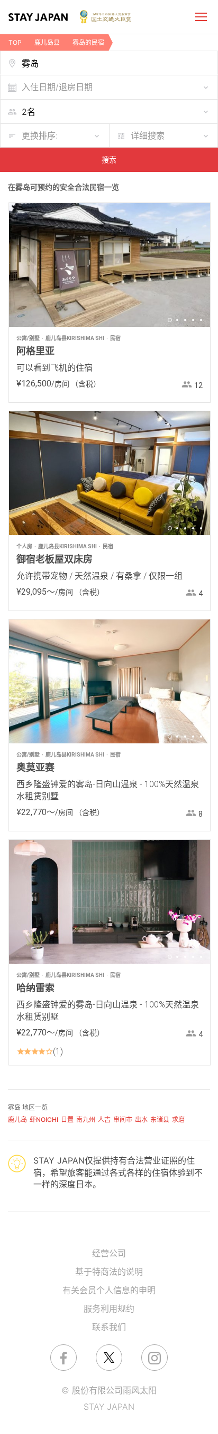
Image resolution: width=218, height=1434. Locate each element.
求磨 (178, 1119)
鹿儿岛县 (47, 42)
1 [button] (170, 320)
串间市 (122, 1119)
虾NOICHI (44, 1119)
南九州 (85, 1119)
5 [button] (201, 320)
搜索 (109, 159)
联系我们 (109, 1327)
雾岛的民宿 (88, 42)
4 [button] (193, 320)
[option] (109, 265)
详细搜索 (148, 135)
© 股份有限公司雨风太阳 (109, 1390)
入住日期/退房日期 (57, 87)
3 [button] (185, 320)
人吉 (104, 1119)
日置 (67, 1119)
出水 (141, 1119)
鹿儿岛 (17, 1119)
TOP (15, 42)
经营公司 (109, 1253)
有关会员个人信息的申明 (109, 1290)
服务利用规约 (109, 1308)
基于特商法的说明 (109, 1271)
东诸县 (159, 1119)
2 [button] (177, 320)
